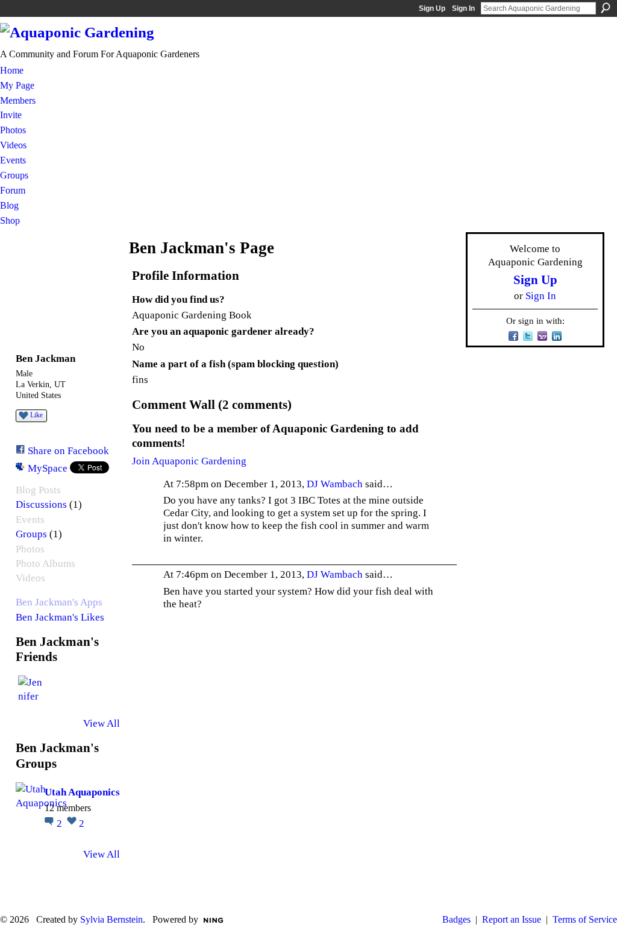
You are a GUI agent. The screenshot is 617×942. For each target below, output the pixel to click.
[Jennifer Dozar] (32, 689)
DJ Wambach (335, 484)
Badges (456, 919)
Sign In (463, 8)
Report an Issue (511, 919)
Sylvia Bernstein (111, 919)
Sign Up (432, 8)
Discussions (41, 504)
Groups (31, 534)
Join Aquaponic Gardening (189, 461)
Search (605, 7)
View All (101, 723)
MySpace (47, 468)
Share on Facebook (68, 450)
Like (36, 415)
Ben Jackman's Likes (60, 617)
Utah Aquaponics (82, 792)
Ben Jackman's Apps (59, 602)
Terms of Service (585, 919)
